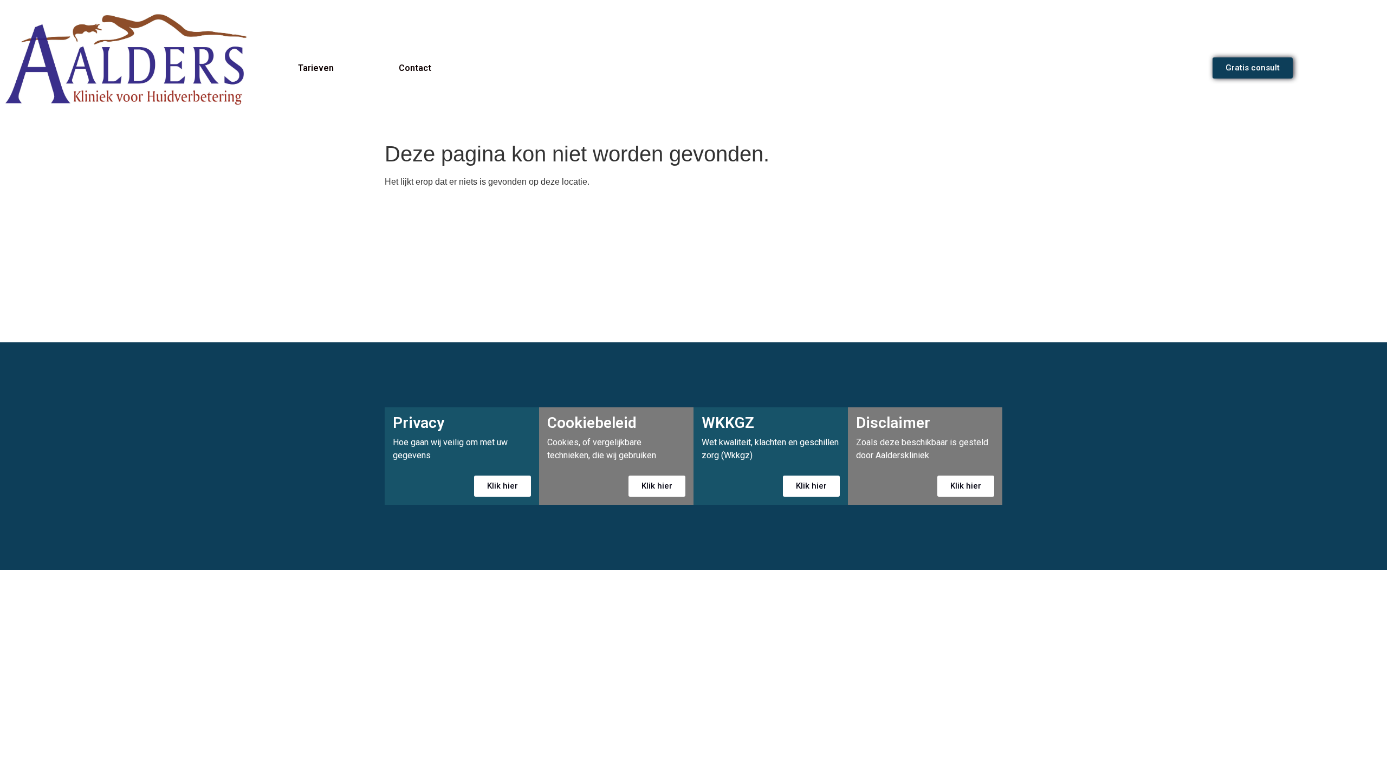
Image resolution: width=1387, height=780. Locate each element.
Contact (415, 68)
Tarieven (316, 68)
